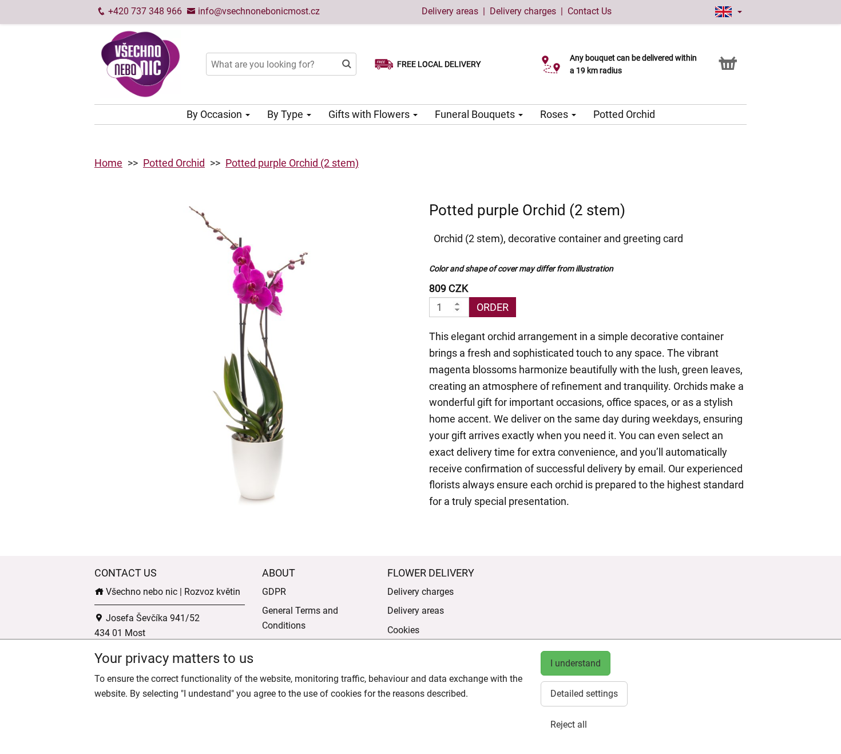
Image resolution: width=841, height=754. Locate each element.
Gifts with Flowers (370, 114)
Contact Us (590, 11)
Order (493, 307)
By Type (286, 114)
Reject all (568, 724)
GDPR (274, 591)
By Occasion (215, 114)
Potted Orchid (624, 114)
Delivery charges (523, 11)
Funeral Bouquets (476, 114)
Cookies (403, 630)
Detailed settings (584, 693)
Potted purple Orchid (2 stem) (292, 163)
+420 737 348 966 (144, 11)
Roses (555, 114)
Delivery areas (450, 11)
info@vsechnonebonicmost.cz (258, 11)
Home (108, 163)
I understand (575, 663)
